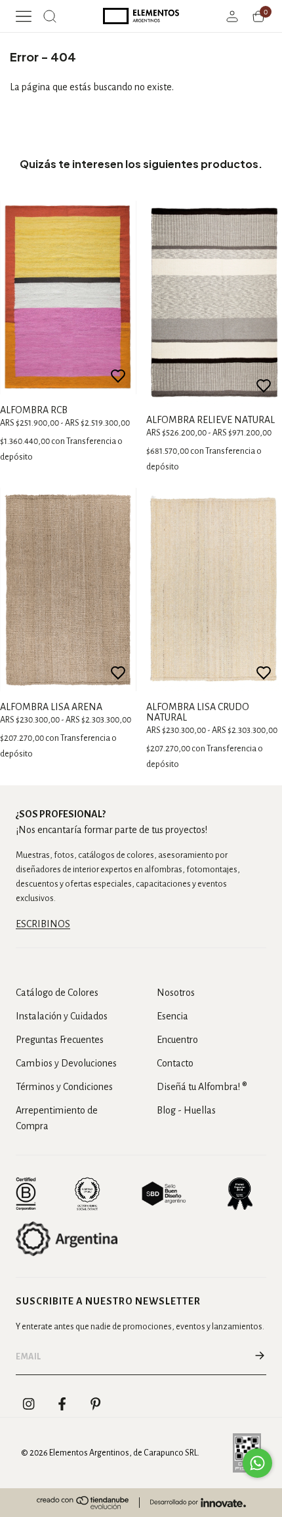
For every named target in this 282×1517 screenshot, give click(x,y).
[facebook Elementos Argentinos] (62, 1404)
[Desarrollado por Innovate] (198, 1502)
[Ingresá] (232, 16)
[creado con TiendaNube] (83, 1502)
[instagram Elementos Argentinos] (29, 1404)
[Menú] (23, 16)
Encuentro (177, 1039)
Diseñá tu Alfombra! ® (202, 1087)
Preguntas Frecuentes (60, 1039)
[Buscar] (50, 16)
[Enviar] (259, 1356)
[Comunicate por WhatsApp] (257, 1463)
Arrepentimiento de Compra (57, 1118)
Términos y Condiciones (64, 1087)
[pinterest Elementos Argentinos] (96, 1404)
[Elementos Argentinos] (141, 16)
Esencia (172, 1016)
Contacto (175, 1063)
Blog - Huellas (186, 1110)
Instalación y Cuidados (62, 1016)
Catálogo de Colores (57, 992)
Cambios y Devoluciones (66, 1063)
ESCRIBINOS (43, 924)
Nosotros (176, 992)
